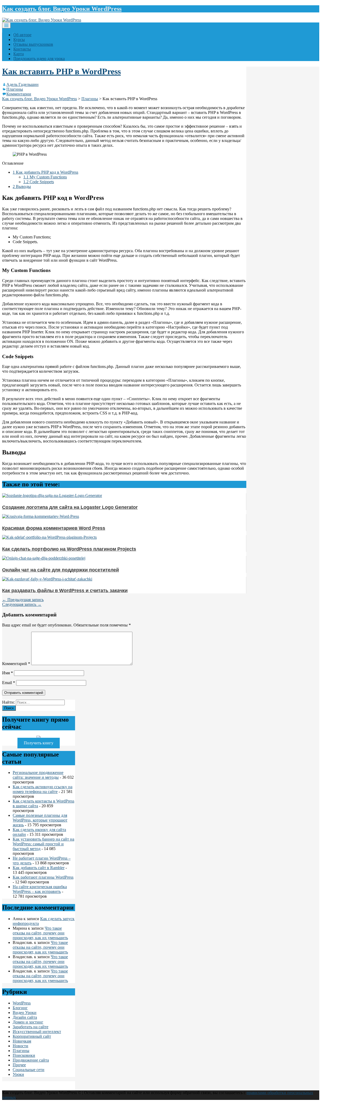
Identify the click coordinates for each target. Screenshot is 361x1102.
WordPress (22, 1003)
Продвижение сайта (31, 1060)
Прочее (19, 1065)
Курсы (19, 39)
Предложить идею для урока (39, 58)
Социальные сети (28, 1069)
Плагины (14, 89)
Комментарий (16, 663)
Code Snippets (38, 181)
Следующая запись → (21, 604)
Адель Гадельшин (22, 84)
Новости (20, 1046)
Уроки (18, 1074)
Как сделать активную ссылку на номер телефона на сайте (42, 789)
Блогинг (20, 1008)
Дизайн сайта (25, 1017)
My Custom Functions (45, 177)
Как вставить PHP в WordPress (61, 71)
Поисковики (24, 1055)
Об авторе (22, 35)
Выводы (22, 186)
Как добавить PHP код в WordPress (45, 172)
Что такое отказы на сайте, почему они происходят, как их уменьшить (40, 933)
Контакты (22, 49)
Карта (18, 54)
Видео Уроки (24, 1012)
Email (8, 682)
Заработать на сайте (30, 1027)
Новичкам (22, 1041)
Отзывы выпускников (33, 44)
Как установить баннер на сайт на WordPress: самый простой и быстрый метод (43, 844)
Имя (7, 673)
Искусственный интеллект (37, 1031)
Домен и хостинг (28, 1022)
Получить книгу (38, 743)
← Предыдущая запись (23, 599)
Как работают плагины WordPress (43, 877)
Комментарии (18, 94)
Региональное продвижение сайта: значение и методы (38, 775)
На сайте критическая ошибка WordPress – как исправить (40, 889)
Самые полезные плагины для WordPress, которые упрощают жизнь (40, 820)
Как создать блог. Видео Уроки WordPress (62, 8)
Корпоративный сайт (32, 1036)
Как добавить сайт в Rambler (38, 867)
